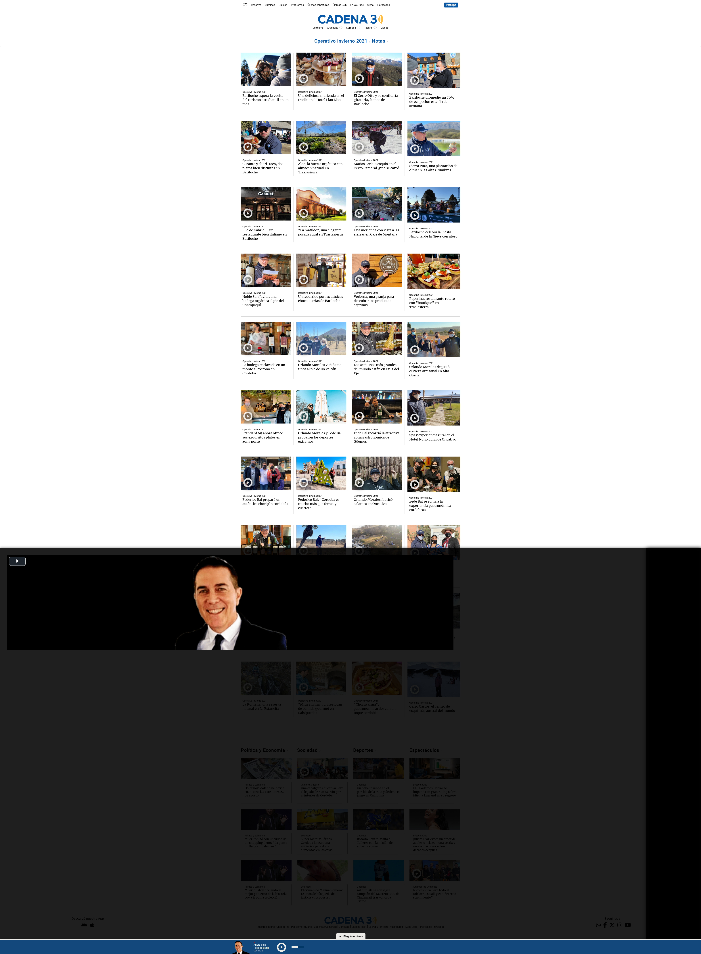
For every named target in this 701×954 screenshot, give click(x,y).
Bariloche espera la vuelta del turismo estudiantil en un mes (265, 99)
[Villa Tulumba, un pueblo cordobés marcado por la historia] (433, 542)
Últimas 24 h (340, 5)
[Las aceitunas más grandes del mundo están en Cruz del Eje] (377, 338)
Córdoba (351, 27)
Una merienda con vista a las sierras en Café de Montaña (376, 232)
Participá (451, 5)
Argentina (332, 27)
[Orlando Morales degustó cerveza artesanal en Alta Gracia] (433, 339)
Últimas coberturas (318, 5)
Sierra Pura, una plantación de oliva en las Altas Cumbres (433, 168)
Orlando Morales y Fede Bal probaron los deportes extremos (320, 437)
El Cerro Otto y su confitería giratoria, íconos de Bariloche (376, 99)
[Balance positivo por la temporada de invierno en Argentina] (377, 541)
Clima (370, 5)
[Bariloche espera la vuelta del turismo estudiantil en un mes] (266, 69)
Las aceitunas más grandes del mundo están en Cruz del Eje (376, 369)
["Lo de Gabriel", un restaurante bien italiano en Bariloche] (266, 204)
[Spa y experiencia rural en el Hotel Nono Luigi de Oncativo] (433, 408)
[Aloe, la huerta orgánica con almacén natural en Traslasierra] (321, 137)
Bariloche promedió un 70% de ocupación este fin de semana (431, 101)
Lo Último (318, 27)
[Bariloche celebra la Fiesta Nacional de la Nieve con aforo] (433, 205)
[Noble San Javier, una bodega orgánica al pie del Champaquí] (266, 270)
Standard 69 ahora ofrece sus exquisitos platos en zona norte (262, 437)
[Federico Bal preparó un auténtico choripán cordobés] (266, 473)
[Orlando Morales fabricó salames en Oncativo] (377, 473)
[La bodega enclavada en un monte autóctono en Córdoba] (266, 338)
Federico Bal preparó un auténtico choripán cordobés (265, 501)
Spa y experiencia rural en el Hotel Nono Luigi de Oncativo (432, 437)
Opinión (283, 5)
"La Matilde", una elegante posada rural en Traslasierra (320, 232)
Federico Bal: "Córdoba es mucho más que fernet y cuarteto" (318, 503)
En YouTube (357, 5)
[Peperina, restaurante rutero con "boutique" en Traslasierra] (433, 271)
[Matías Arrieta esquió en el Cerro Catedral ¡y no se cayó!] (377, 137)
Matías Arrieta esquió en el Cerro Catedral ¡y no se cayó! (376, 166)
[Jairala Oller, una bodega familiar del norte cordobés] (266, 541)
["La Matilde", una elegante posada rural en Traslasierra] (321, 204)
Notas (379, 41)
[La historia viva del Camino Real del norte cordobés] (321, 541)
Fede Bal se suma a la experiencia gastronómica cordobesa (430, 505)
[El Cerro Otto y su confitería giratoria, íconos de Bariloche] (377, 69)
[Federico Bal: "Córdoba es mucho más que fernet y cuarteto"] (321, 473)
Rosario (368, 27)
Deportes (256, 5)
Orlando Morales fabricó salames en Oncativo (373, 501)
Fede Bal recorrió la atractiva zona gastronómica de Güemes (376, 437)
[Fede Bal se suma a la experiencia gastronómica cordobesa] (433, 474)
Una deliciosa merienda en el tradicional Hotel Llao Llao (321, 97)
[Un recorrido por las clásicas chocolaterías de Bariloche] (321, 270)
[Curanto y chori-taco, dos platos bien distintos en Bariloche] (266, 137)
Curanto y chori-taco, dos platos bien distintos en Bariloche (262, 168)
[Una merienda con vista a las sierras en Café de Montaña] (377, 204)
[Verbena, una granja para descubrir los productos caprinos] (377, 270)
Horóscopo (383, 5)
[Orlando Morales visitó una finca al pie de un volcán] (321, 338)
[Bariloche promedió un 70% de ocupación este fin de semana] (433, 70)
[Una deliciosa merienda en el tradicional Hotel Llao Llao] (321, 69)
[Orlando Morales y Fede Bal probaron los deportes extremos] (321, 407)
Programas (297, 5)
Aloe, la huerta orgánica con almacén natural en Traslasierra (320, 168)
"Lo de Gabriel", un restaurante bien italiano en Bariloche (264, 234)
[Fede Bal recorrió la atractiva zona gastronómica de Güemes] (377, 407)
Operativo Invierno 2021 (341, 41)
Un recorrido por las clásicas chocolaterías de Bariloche (320, 298)
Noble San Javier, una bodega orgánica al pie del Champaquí (263, 300)
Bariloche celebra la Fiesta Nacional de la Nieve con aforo (433, 234)
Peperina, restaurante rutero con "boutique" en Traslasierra (432, 302)
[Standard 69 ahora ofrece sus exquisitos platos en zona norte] (266, 407)
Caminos (270, 5)
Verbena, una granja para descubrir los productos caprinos (374, 300)
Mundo (384, 27)
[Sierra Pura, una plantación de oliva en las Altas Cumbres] (433, 138)
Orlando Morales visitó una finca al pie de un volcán (319, 367)
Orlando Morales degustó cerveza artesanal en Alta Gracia (429, 371)
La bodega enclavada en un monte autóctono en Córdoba (263, 369)
